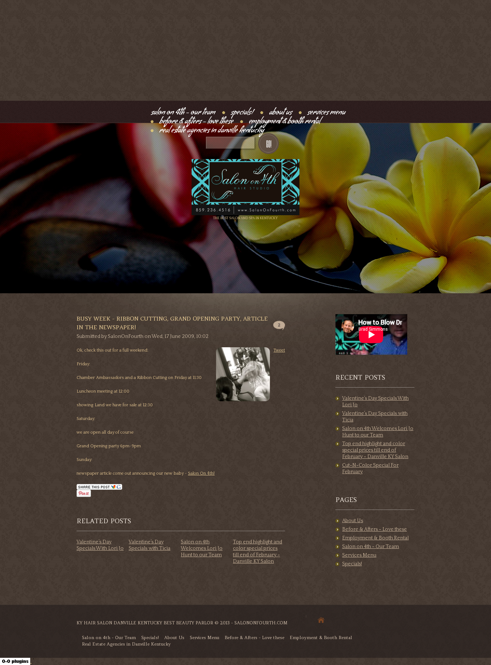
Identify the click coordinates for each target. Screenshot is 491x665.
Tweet (279, 350)
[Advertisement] (245, 50)
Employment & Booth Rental (284, 122)
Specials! (242, 113)
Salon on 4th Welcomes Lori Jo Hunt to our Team (201, 548)
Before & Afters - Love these (196, 122)
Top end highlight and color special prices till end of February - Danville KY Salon (375, 450)
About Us (280, 113)
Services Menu (326, 113)
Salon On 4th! (201, 473)
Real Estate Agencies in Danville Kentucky (211, 131)
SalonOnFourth (125, 336)
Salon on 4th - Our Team (183, 113)
